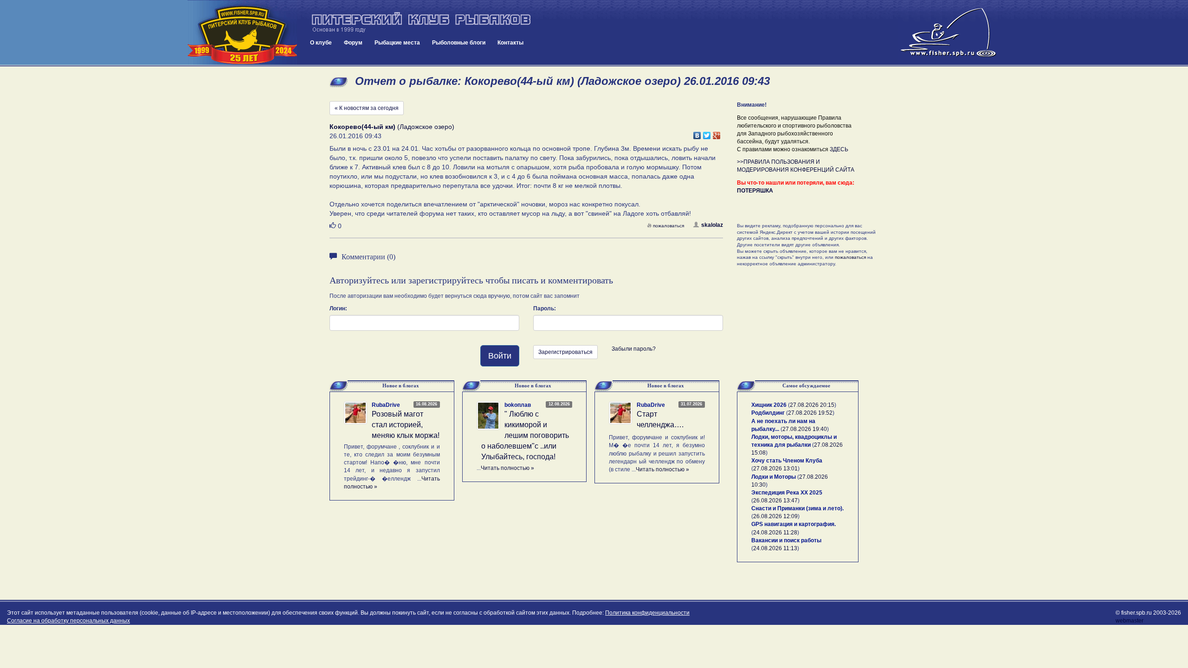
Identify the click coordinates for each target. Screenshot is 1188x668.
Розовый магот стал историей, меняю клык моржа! (405, 424)
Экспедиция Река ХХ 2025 (786, 492)
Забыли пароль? (634, 349)
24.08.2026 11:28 (775, 532)
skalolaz (712, 225)
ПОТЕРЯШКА (755, 190)
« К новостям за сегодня (367, 108)
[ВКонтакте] (697, 133)
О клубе (321, 42)
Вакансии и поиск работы (786, 540)
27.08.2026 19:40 (804, 429)
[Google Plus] (717, 133)
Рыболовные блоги (458, 42)
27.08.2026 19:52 (810, 413)
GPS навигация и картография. (793, 524)
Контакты (510, 42)
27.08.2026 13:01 (775, 468)
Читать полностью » (507, 468)
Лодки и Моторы (773, 477)
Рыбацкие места (397, 42)
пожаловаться (668, 225)
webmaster (1129, 620)
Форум (353, 42)
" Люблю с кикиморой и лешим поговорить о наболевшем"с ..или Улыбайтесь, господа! (525, 435)
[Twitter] (707, 133)
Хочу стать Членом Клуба (786, 460)
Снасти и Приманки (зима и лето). (797, 508)
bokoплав (517, 405)
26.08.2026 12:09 (775, 516)
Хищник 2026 (769, 405)
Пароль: (544, 308)
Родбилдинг (768, 413)
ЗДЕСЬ (839, 149)
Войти (499, 355)
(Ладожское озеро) (391, 126)
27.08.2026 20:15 (812, 405)
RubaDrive (386, 405)
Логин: (338, 308)
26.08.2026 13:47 (775, 500)
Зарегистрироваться (565, 352)
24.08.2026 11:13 (775, 548)
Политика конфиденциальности (647, 613)
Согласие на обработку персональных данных (68, 620)
